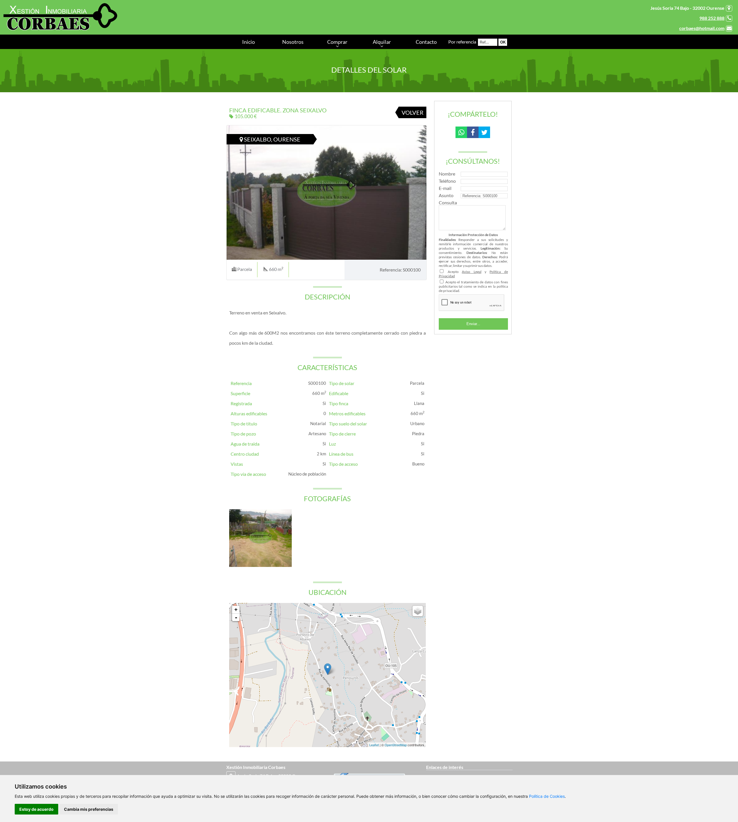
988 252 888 (711, 18)
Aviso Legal (471, 271)
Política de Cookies (547, 796)
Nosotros (293, 42)
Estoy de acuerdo (36, 809)
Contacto (426, 42)
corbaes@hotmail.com (701, 28)
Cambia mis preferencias (88, 809)
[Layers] (418, 611)
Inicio (248, 42)
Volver (412, 112)
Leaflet (374, 744)
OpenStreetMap (396, 744)
